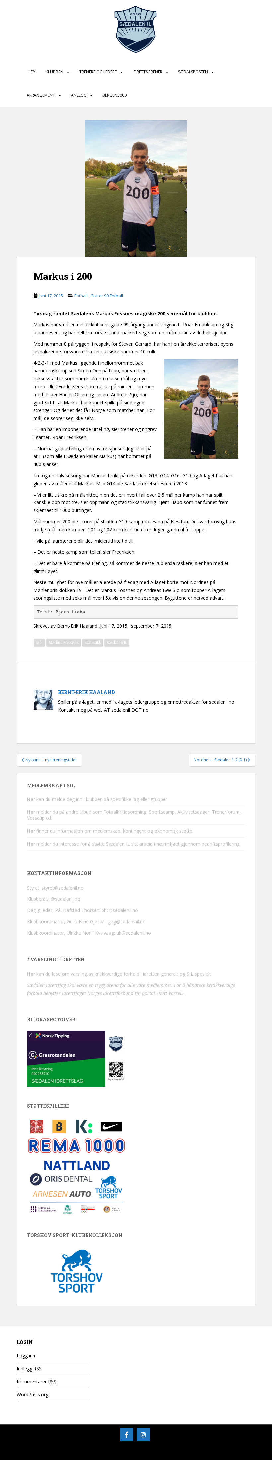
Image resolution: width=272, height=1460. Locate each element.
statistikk (93, 642)
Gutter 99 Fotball (106, 296)
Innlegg (29, 1368)
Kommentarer (36, 1381)
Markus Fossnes (64, 642)
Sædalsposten (193, 72)
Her (31, 799)
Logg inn (26, 1355)
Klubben (54, 72)
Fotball (81, 296)
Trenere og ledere (98, 72)
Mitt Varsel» (171, 993)
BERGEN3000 (114, 95)
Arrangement (41, 95)
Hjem (31, 72)
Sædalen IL (117, 642)
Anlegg (79, 95)
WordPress (245, 1453)
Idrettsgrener (147, 72)
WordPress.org (32, 1394)
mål (39, 642)
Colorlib (202, 1453)
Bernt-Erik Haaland (86, 692)
